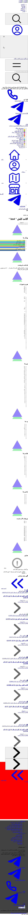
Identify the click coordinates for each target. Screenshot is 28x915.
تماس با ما (19, 842)
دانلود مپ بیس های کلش (16, 838)
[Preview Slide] (16, 752)
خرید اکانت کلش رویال (16, 823)
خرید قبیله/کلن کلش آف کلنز (15, 825)
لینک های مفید (21, 833)
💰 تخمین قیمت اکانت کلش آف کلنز (16, 136)
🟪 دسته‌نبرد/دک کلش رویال (18, 132)
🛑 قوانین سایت (21, 135)
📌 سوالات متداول (20, 133)
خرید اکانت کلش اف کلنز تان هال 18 (13, 827)
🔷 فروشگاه (22, 139)
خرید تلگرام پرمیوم (17, 841)
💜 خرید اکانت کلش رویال (19, 142)
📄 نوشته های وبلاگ (20, 128)
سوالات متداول (18, 836)
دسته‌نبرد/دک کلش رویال (16, 840)
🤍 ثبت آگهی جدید (21, 137)
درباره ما (20, 844)
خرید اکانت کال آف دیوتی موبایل (14, 826)
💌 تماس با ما (21, 146)
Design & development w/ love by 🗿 (19, 913)
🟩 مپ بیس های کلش (19, 131)
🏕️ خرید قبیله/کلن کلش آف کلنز (17, 143)
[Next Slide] (16, 764)
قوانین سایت (19, 834)
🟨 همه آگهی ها (21, 129)
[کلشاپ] (23, 0)
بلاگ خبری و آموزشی (17, 837)
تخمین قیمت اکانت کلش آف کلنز (14, 829)
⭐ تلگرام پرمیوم (21, 144)
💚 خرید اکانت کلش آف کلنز (18, 140)
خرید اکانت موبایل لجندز (16, 830)
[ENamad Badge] (21, 907)
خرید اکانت (22, 821)
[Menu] (16, 19)
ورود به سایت (12, 125)
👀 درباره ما (22, 147)
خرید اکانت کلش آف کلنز (16, 822)
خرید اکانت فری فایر (17, 832)
